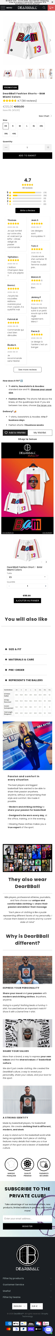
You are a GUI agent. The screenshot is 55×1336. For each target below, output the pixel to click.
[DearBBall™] (27, 8)
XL (34, 126)
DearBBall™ (19, 1313)
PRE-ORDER (16, 670)
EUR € (35, 1306)
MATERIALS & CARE (21, 659)
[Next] (50, 40)
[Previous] (5, 40)
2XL (41, 126)
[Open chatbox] (48, 1330)
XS (5, 126)
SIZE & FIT (15, 649)
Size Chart (44, 116)
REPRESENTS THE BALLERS (26, 680)
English (18, 1306)
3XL (6, 133)
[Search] (44, 8)
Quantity (7, 141)
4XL (14, 133)
